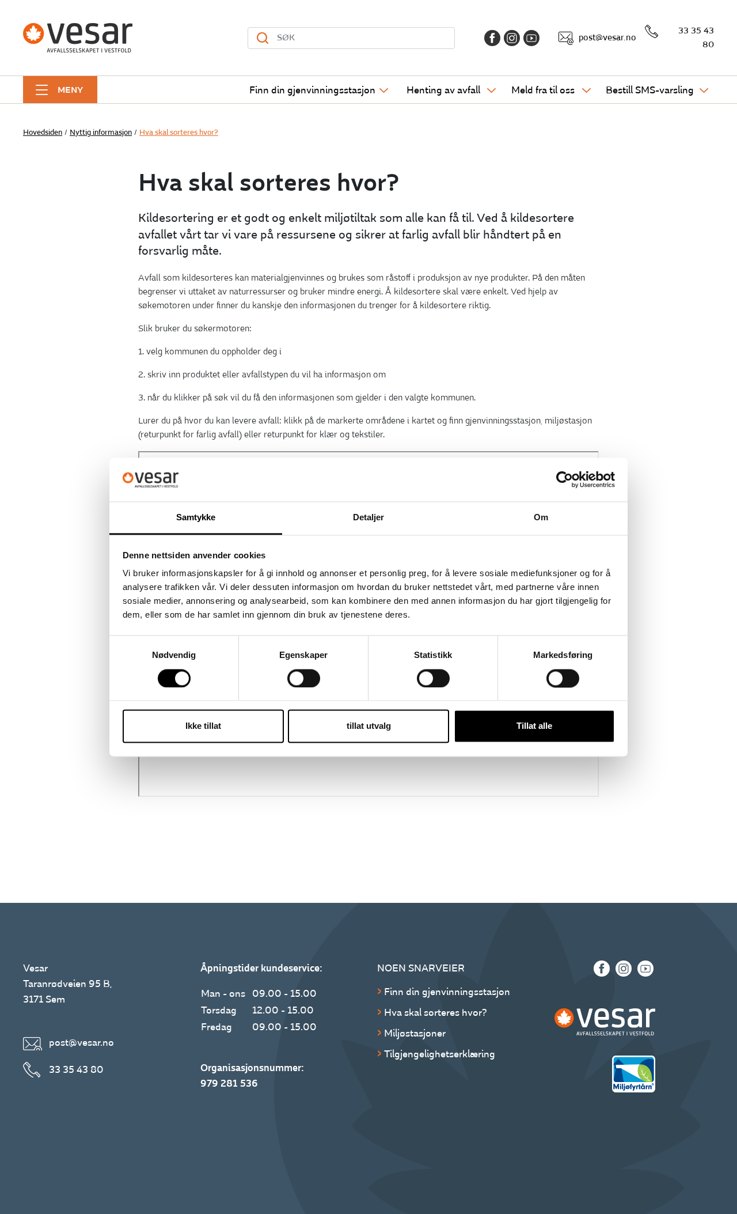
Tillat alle (534, 726)
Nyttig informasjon (101, 132)
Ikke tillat (203, 726)
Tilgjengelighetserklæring (439, 1054)
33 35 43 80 (696, 37)
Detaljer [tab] (369, 518)
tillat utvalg (369, 726)
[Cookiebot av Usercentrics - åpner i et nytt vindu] (564, 479)
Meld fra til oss (543, 90)
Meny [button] (70, 90)
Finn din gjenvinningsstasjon (312, 90)
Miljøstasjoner (415, 1033)
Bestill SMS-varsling (650, 90)
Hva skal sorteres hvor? (435, 1013)
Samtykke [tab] (196, 518)
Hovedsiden (42, 132)
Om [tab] (541, 518)
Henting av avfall (443, 90)
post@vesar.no (607, 37)
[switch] (303, 678)
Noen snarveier (421, 968)
